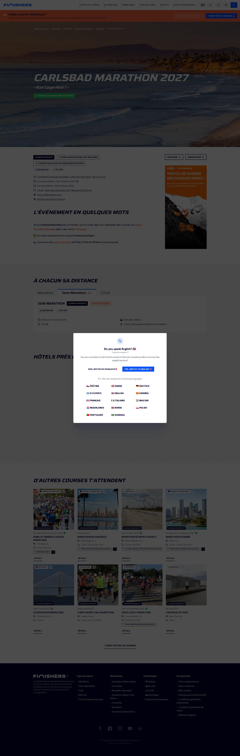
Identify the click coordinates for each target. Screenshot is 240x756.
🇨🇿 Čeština (93, 386)
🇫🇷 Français (93, 400)
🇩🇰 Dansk (116, 386)
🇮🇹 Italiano (118, 400)
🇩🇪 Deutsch (142, 386)
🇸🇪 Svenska (118, 415)
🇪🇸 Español (142, 393)
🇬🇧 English (117, 393)
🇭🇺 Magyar (142, 400)
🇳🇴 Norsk (116, 407)
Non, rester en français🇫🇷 (102, 369)
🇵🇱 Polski (141, 407)
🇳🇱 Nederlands (95, 407)
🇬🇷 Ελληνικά (94, 393)
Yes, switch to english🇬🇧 (138, 369)
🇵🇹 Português (95, 415)
